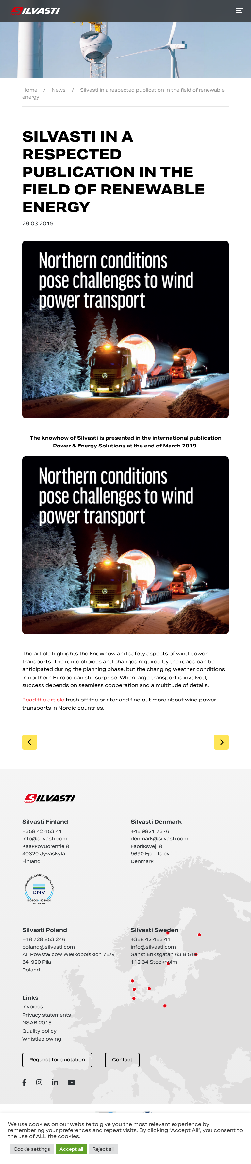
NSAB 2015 (37, 1023)
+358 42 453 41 (42, 831)
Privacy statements (46, 1015)
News (59, 90)
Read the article (43, 700)
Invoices (32, 1007)
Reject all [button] (103, 1149)
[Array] (25, 1082)
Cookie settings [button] (32, 1149)
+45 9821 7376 (150, 831)
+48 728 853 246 (43, 939)
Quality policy (39, 1031)
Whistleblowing (41, 1039)
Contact (122, 1060)
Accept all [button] (71, 1149)
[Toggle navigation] (239, 11)
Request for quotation (57, 1060)
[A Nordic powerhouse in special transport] (35, 11)
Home (29, 90)
